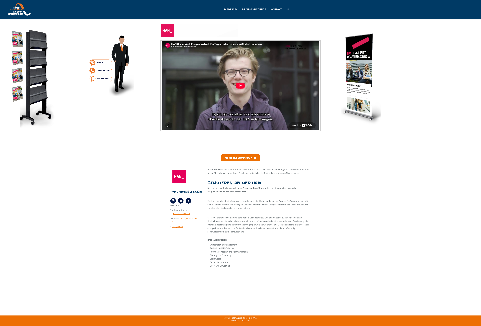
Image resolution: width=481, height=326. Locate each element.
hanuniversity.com (186, 191)
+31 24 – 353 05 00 (181, 213)
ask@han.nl (177, 226)
